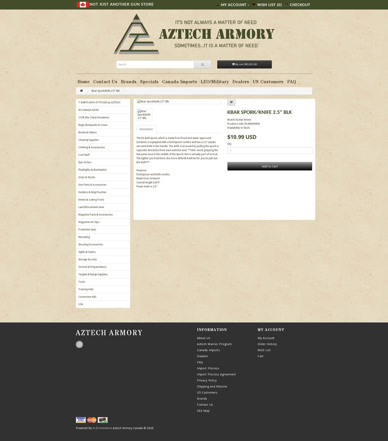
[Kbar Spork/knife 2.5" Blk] (178, 101)
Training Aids (85, 289)
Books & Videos (87, 132)
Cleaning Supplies (88, 140)
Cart (261, 356)
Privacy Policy (207, 380)
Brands (202, 398)
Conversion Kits (87, 296)
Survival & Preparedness (92, 267)
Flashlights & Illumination (92, 169)
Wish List (264, 350)
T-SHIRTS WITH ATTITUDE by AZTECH (99, 102)
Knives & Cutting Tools (91, 199)
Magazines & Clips (88, 222)
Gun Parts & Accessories (92, 184)
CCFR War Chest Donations (93, 117)
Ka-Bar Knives (243, 119)
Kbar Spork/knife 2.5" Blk (106, 90)
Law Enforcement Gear (91, 207)
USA (80, 304)
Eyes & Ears (84, 162)
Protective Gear (87, 229)
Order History (267, 344)
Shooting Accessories (90, 244)
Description (146, 129)
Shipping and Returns (212, 386)
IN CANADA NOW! (88, 110)
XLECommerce (102, 428)
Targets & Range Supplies (93, 274)
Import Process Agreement (216, 374)
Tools (81, 282)
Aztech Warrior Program (214, 344)
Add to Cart (270, 166)
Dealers (202, 356)
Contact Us (205, 404)
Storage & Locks (87, 259)
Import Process (208, 368)
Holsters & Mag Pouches (92, 192)
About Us (203, 338)
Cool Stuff (84, 154)
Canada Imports (208, 350)
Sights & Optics (87, 252)
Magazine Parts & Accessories (95, 214)
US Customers (207, 392)
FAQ (200, 362)
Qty (229, 144)
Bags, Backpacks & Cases (92, 125)
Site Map (203, 411)
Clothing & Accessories (91, 147)
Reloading (84, 237)
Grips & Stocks (86, 177)
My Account (266, 338)
